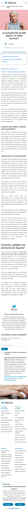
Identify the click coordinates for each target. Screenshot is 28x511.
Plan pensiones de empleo (19, 420)
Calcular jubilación (5, 463)
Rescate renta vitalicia (6, 470)
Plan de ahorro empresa (20, 442)
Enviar (4, 349)
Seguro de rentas (19, 424)
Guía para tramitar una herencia (6, 475)
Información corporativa (20, 450)
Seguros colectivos (19, 426)
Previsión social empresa (20, 428)
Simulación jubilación (6, 461)
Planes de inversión (5, 424)
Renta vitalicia (4, 417)
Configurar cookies (14, 508)
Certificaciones (18, 466)
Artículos (3, 6)
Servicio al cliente (19, 453)
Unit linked (17, 413)
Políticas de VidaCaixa (20, 471)
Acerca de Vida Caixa (14, 314)
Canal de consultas (19, 460)
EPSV (2, 415)
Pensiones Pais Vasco (20, 435)
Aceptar (20, 504)
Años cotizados (4, 465)
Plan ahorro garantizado (6, 431)
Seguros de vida (5, 410)
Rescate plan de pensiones (5, 451)
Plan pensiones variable (6, 429)
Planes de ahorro (5, 422)
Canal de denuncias (19, 457)
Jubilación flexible (5, 468)
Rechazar (7, 504)
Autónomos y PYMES (20, 410)
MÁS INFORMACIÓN (13, 497)
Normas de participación (20, 464)
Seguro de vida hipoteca (7, 420)
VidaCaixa (11, 44)
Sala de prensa (18, 462)
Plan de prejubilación (20, 417)
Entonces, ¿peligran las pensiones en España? (13, 71)
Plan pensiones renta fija (7, 427)
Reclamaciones (18, 455)
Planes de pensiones (6, 413)
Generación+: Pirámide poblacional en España (6, 455)
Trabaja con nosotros (20, 469)
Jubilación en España (6, 458)
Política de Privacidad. (10, 380)
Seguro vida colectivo (20, 439)
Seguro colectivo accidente (19, 431)
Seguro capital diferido (20, 437)
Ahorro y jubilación (5, 472)
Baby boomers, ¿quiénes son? (11, 56)
